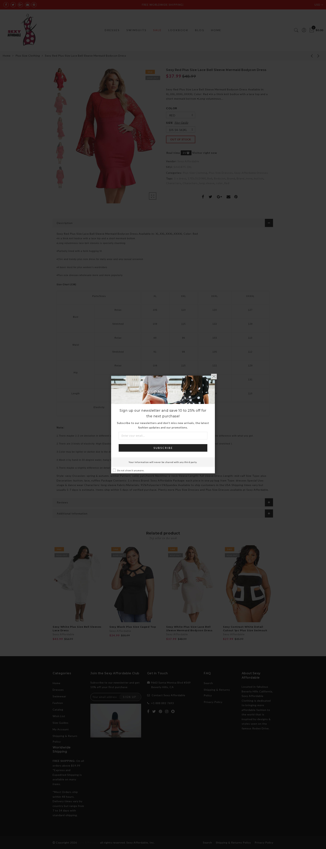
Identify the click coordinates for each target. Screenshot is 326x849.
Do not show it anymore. (130, 470)
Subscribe (163, 447)
